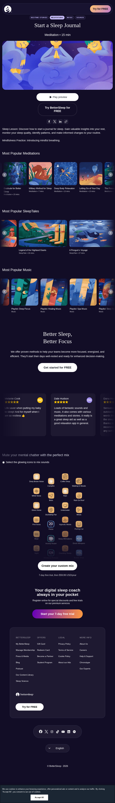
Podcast (19, 669)
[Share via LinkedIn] (60, 121)
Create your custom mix (58, 565)
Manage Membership (25, 650)
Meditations (57, 18)
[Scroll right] (110, 175)
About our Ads (64, 662)
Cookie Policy (64, 656)
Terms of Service (65, 650)
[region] (57, 794)
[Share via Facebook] (49, 121)
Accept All (39, 797)
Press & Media (22, 656)
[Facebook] (40, 731)
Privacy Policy (64, 644)
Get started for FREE (57, 367)
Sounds (80, 18)
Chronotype (85, 662)
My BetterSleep (22, 644)
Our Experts (85, 669)
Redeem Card (43, 650)
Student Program (44, 662)
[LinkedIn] (68, 731)
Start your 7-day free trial (57, 613)
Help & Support (86, 656)
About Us (84, 644)
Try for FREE (100, 8)
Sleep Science (22, 681)
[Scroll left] (4, 175)
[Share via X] (54, 121)
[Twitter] (46, 731)
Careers (83, 650)
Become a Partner (45, 656)
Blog (18, 662)
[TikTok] (57, 731)
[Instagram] (52, 731)
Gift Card (41, 644)
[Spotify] (74, 732)
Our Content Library (25, 675)
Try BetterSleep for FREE (57, 109)
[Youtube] (63, 732)
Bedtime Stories (39, 18)
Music (70, 18)
